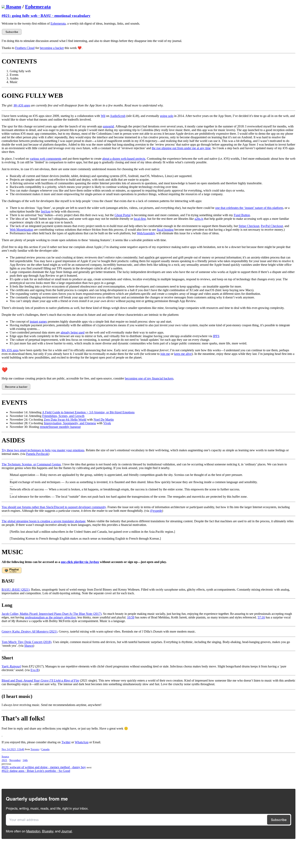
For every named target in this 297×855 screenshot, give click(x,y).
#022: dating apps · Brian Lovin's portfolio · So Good (36, 771)
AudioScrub (117, 116)
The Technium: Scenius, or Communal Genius (31, 464)
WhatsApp (81, 742)
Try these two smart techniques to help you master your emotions (43, 450)
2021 (4, 760)
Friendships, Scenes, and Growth (63, 416)
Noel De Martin (104, 419)
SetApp (46, 211)
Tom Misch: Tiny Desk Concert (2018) (26, 642)
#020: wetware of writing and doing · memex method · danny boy (44, 767)
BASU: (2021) (15, 589)
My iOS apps (10, 350)
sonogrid (108, 126)
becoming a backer (52, 48)
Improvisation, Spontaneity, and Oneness (70, 423)
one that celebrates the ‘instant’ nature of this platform (249, 208)
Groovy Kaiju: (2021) (29, 631)
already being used (72, 332)
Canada (45, 749)
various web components (45, 158)
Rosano (13, 6)
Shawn (28, 645)
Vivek (107, 423)
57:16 (261, 617)
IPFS (216, 336)
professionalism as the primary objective (50, 617)
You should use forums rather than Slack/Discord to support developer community (54, 507)
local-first (140, 218)
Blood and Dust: (40, 680)
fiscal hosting (165, 229)
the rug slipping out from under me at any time (181, 148)
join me (165, 354)
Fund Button (242, 215)
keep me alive (183, 354)
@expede (156, 510)
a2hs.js (199, 218)
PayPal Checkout (272, 226)
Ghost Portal (123, 215)
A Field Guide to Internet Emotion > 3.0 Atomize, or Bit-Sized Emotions (88, 412)
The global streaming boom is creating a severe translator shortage (43, 521)
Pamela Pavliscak (37, 454)
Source (5, 756)
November (15, 760)
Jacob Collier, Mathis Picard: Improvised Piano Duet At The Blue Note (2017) (51, 613)
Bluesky (47, 831)
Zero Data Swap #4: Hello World (65, 419)
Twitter (66, 742)
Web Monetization (21, 229)
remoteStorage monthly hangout (60, 427)
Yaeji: (11, 666)
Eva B (35, 670)
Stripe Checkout (249, 226)
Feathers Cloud (25, 48)
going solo (166, 116)
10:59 (130, 617)
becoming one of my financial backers (149, 378)
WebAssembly (146, 233)
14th (25, 760)
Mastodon (33, 831)
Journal (66, 831)
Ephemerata (38, 6)
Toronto (35, 749)
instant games (38, 321)
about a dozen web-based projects (123, 158)
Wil (103, 116)
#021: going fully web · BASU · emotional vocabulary (46, 16)
